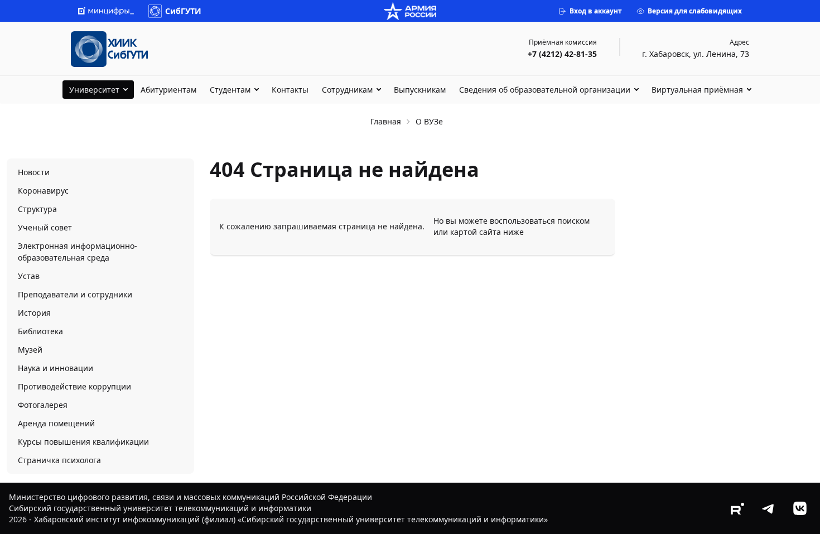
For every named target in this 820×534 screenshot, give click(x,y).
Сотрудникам (347, 89)
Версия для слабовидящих (695, 11)
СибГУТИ (183, 11)
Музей (30, 349)
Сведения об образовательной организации (544, 89)
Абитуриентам (168, 89)
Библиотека (40, 331)
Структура (37, 209)
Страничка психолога (59, 460)
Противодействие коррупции (74, 386)
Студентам (230, 89)
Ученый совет (45, 227)
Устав (29, 276)
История (34, 312)
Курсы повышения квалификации (83, 441)
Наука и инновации (55, 368)
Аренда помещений (56, 423)
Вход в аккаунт (596, 11)
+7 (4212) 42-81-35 (562, 54)
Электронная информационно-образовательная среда (77, 251)
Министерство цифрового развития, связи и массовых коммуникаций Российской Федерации (190, 497)
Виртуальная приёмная (697, 89)
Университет (94, 89)
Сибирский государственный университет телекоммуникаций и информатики (160, 508)
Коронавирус (43, 190)
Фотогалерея (42, 405)
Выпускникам (420, 89)
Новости (34, 172)
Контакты (290, 89)
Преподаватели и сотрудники (75, 294)
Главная (385, 121)
